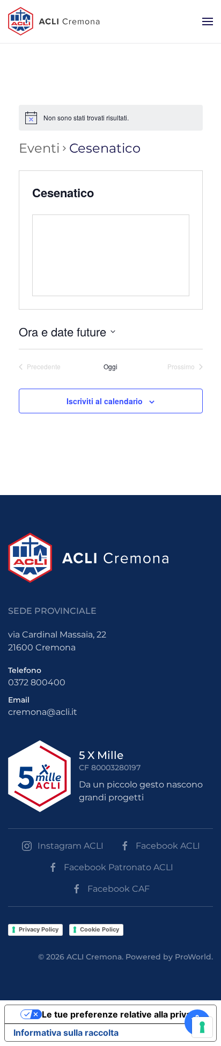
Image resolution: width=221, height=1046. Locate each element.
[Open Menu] (207, 21)
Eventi (39, 148)
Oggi (110, 366)
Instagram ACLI (71, 846)
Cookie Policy (99, 929)
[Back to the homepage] (54, 21)
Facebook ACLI (168, 846)
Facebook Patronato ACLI (118, 867)
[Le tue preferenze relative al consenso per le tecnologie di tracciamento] (202, 1027)
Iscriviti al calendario (105, 401)
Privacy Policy (38, 929)
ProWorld (193, 957)
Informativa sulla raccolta (66, 1032)
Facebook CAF (118, 889)
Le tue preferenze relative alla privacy (121, 1014)
